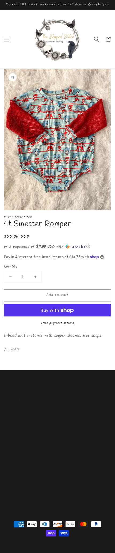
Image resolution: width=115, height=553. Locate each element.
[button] (7, 39)
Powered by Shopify (72, 542)
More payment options (57, 323)
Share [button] (15, 349)
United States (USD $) (54, 505)
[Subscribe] (98, 469)
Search (16, 400)
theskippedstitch (51, 542)
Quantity (10, 266)
